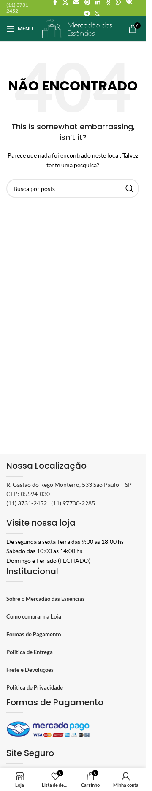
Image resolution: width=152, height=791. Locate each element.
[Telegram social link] (86, 13)
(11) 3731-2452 (26, 503)
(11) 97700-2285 (73, 503)
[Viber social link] (97, 13)
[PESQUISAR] (129, 188)
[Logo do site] (77, 28)
